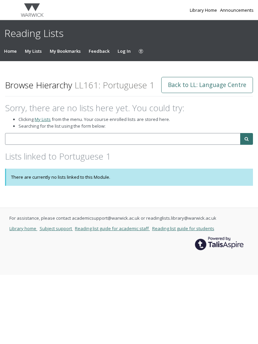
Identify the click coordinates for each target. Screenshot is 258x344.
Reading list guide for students (183, 228)
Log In (124, 51)
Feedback (99, 51)
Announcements (237, 10)
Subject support (56, 228)
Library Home (204, 10)
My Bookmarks (65, 51)
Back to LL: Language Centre (207, 85)
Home (10, 51)
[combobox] (123, 139)
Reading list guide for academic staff (112, 228)
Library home (23, 228)
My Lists (33, 51)
